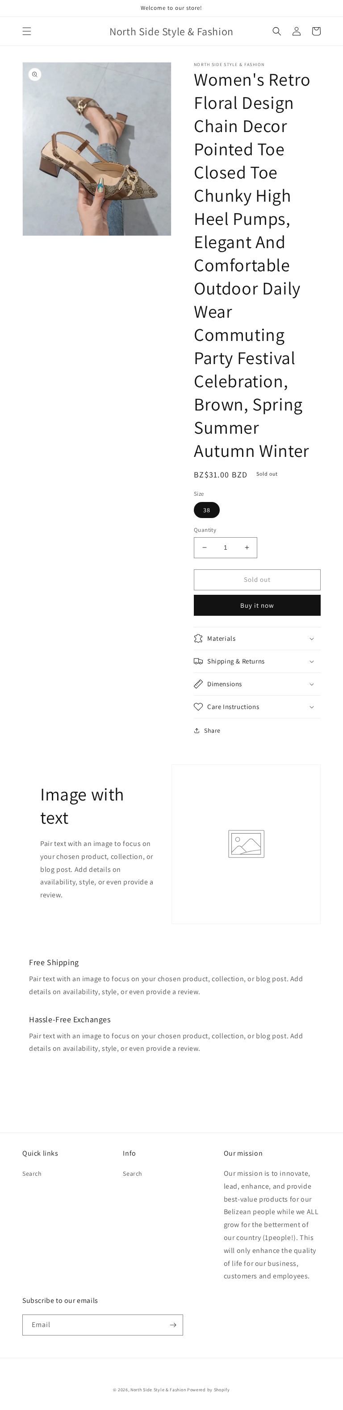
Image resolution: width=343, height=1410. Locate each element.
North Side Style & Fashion (158, 1390)
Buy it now (257, 605)
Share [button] (212, 730)
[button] (27, 31)
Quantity (205, 530)
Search (32, 1173)
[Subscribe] (173, 1325)
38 (206, 510)
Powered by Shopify (208, 1390)
